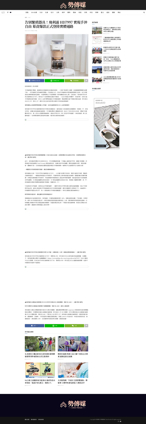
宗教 (85, 12)
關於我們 (27, 419)
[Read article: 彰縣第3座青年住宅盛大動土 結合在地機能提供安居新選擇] (97, 50)
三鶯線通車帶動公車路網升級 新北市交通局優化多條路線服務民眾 (112, 39)
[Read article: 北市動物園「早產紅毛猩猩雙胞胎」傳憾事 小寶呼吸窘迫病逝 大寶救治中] (73, 370)
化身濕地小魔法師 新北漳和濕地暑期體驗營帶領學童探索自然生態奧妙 (40, 355)
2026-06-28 (106, 43)
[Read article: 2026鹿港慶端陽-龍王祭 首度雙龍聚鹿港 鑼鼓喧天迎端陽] (97, 79)
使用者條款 (41, 419)
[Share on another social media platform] (86, 80)
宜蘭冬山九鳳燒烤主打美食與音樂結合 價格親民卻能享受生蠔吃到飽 (112, 29)
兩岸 (63, 12)
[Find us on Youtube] (10, 12)
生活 (41, 12)
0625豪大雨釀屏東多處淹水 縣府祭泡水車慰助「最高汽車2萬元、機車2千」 (40, 381)
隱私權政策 (33, 419)
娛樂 (96, 12)
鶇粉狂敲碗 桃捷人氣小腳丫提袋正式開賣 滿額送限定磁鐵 (73, 355)
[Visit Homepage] (73, 5)
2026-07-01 (61, 359)
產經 (107, 12)
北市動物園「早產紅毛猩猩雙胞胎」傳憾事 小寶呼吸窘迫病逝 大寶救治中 (72, 381)
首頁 (26, 17)
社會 (46, 12)
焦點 (27, 12)
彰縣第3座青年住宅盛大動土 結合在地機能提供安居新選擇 (112, 49)
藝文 (102, 12)
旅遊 (80, 12)
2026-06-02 (106, 63)
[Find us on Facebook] (7, 12)
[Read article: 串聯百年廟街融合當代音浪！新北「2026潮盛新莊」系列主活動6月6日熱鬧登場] (97, 60)
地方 (52, 12)
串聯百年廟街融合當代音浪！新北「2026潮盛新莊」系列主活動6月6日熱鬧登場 (112, 59)
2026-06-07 (106, 82)
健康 (74, 12)
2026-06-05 (106, 33)
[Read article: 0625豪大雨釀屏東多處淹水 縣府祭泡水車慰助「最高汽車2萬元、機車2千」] (40, 370)
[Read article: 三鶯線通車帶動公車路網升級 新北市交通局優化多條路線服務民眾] (97, 40)
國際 (68, 12)
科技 (91, 12)
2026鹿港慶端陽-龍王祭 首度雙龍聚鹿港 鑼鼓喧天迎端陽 (112, 79)
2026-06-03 (106, 73)
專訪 (119, 12)
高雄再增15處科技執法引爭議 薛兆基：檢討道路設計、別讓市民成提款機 (112, 69)
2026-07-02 (28, 359)
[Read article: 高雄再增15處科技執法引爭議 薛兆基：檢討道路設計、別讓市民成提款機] (97, 69)
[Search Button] (144, 12)
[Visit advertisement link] (106, 123)
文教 (57, 12)
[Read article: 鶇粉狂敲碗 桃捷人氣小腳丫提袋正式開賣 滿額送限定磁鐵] (73, 343)
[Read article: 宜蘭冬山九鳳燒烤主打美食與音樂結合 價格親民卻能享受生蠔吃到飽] (97, 30)
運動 (113, 12)
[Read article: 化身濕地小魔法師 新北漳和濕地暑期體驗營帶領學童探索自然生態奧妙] (40, 343)
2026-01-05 (28, 30)
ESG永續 (34, 12)
